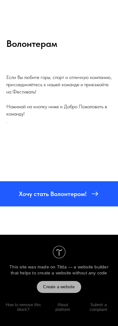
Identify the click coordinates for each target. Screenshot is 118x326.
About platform (62, 307)
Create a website (59, 286)
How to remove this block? (23, 307)
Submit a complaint (98, 307)
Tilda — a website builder (83, 266)
